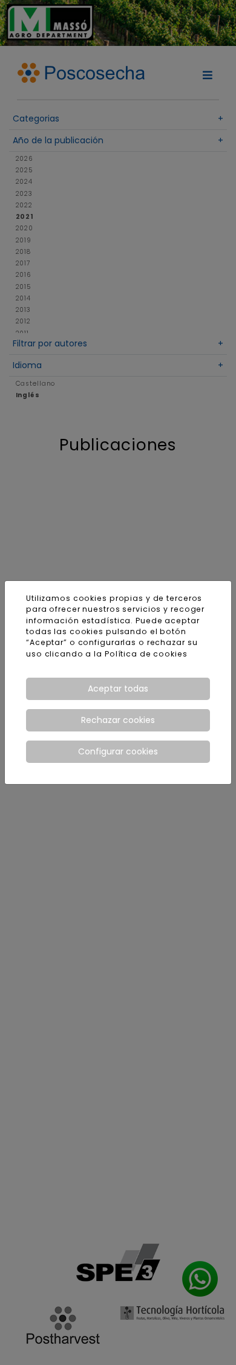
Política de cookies (146, 654)
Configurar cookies (118, 751)
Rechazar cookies (118, 720)
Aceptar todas (118, 688)
